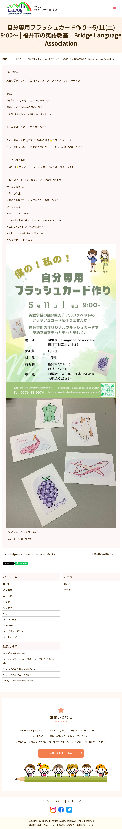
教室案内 (7, 589)
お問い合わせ (10, 625)
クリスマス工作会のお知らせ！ (18, 674)
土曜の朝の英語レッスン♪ (104, 554)
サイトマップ (10, 637)
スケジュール (9, 619)
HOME (4, 59)
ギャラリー (8, 607)
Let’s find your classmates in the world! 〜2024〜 (29, 554)
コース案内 (8, 595)
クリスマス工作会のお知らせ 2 (19, 668)
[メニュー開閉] (114, 8)
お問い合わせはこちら (61, 753)
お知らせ (17, 59)
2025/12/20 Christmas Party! (18, 680)
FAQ (5, 613)
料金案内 (7, 601)
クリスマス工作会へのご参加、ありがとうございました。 (30, 661)
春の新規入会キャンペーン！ (17, 653)
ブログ (67, 589)
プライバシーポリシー (14, 631)
